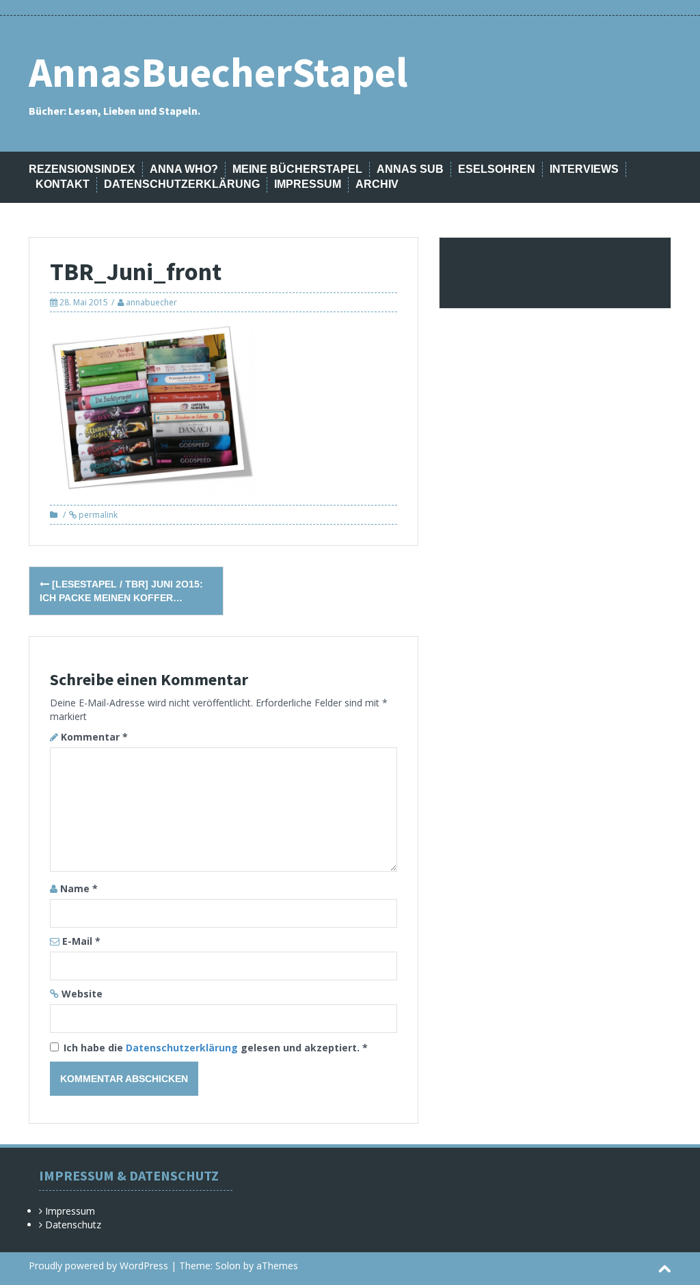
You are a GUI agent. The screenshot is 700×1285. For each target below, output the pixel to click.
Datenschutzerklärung (182, 184)
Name (79, 888)
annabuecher (151, 302)
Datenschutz (73, 1224)
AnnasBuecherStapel (218, 72)
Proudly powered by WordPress (98, 1265)
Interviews (584, 169)
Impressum (307, 184)
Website (82, 993)
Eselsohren (496, 169)
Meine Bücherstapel (297, 169)
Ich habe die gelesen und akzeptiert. (216, 1047)
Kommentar (94, 736)
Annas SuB (410, 169)
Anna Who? (184, 169)
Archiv (377, 184)
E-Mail (81, 941)
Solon (228, 1265)
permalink (97, 515)
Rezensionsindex (82, 169)
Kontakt (63, 184)
